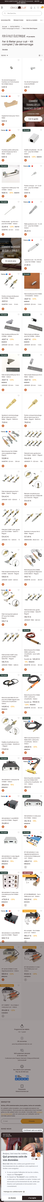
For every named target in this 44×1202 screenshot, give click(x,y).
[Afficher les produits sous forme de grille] (39, 55)
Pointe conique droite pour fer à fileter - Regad (10, 297)
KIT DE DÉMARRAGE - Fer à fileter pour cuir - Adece (32, 895)
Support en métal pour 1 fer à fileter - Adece (10, 189)
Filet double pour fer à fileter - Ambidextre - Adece (33, 295)
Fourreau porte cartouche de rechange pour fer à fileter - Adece (10, 152)
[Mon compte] (34, 7)
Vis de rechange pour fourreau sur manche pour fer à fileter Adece (10, 82)
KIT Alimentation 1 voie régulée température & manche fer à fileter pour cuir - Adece (32, 855)
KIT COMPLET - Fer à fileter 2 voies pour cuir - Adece (10, 1006)
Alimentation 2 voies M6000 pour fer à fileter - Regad (11, 934)
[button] (31, 8)
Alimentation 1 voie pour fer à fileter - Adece (10, 781)
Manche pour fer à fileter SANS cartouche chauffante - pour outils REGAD (32, 653)
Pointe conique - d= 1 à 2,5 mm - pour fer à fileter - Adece (32, 187)
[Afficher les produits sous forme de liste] (42, 55)
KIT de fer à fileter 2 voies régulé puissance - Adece (10, 970)
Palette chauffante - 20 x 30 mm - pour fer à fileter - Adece (33, 152)
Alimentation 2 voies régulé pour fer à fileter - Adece (10, 857)
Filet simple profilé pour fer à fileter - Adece (11, 376)
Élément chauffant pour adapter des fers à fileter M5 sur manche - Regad (33, 495)
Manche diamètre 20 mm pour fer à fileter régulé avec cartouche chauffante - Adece (11, 700)
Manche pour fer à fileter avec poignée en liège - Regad (9, 453)
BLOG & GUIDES (31, 20)
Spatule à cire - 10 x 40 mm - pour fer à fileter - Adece (33, 261)
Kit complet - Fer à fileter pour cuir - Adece (32, 931)
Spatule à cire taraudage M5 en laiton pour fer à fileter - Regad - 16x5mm (10, 417)
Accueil (4, 26)
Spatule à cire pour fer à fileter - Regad (32, 532)
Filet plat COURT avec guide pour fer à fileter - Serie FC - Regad (11, 531)
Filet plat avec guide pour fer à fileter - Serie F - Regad (33, 454)
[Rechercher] (5, 13)
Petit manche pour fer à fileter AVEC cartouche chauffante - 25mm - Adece (31, 741)
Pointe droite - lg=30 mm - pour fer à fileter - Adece (10, 223)
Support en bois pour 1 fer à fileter (10, 117)
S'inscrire (32, 1121)
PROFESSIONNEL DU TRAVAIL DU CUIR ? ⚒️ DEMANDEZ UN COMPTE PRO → (22, 2)
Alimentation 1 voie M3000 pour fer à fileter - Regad (10, 819)
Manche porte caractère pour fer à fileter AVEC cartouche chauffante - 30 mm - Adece (33, 781)
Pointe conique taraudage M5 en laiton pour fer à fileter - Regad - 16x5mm (32, 417)
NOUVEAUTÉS (5, 20)
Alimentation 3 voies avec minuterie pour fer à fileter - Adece (10, 894)
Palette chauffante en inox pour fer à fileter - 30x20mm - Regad (11, 744)
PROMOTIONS (18, 20)
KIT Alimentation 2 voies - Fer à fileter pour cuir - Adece (32, 969)
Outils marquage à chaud (10, 28)
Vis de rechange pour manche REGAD (31, 83)
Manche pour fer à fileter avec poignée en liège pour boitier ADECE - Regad (33, 572)
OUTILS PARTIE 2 (15, 26)
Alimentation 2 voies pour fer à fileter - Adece (32, 817)
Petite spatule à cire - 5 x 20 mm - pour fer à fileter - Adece (33, 226)
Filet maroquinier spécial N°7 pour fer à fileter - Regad (10, 616)
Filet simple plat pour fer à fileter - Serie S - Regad (10, 492)
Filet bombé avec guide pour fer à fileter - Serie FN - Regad (33, 612)
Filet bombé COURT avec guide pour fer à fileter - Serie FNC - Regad (10, 657)
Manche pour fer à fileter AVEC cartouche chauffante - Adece (32, 697)
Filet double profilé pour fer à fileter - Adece (10, 335)
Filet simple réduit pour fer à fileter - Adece (33, 376)
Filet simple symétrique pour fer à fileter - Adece (32, 335)
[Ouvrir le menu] (2, 7)
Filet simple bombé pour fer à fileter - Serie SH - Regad (10, 573)
